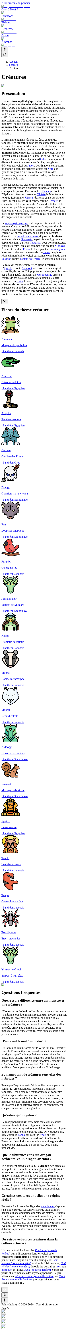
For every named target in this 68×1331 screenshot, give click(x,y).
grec (58, 1266)
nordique (6, 1269)
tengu (43, 1134)
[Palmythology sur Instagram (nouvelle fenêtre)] (34, 1311)
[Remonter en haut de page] (4, 1289)
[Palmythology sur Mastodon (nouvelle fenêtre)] (34, 1327)
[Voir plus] (4, 301)
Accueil (13, 61)
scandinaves (48, 1206)
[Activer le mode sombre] (4, 49)
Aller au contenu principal (16, 3)
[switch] (4, 54)
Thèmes (13, 64)
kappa (21, 1134)
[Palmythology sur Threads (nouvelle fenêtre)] (34, 1316)
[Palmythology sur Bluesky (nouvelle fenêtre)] (34, 1322)
